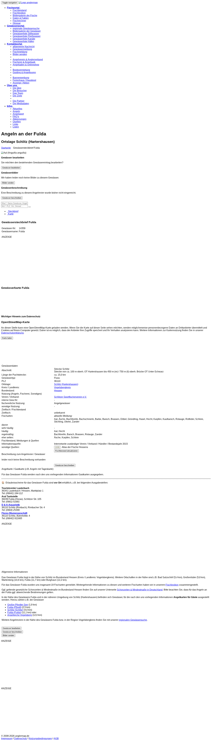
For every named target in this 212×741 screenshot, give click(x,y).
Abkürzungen (19, 119)
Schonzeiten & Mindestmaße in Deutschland (140, 589)
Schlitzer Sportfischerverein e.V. (70, 397)
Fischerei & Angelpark (24, 62)
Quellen (17, 121)
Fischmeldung (20, 52)
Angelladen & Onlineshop (26, 64)
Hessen (58, 390)
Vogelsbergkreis (62, 387)
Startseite (6, 148)
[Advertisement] (36, 261)
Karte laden (7, 338)
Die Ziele (17, 96)
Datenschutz (20, 738)
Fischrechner (19, 20)
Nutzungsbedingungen (40, 738)
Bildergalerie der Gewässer (27, 31)
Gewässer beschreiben (11, 198)
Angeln (16, 111)
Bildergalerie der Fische (25, 15)
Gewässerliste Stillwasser (26, 33)
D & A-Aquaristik (11, 505)
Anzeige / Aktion (21, 83)
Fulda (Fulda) (14, 612)
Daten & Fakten (21, 18)
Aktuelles (17, 108)
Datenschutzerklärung (12, 333)
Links (15, 124)
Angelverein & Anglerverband (28, 59)
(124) (57, 447)
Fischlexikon (19, 13)
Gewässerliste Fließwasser (27, 36)
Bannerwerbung (21, 77)
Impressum (6, 738)
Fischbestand (20, 10)
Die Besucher (20, 90)
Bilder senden (20, 54)
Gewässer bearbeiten (11, 168)
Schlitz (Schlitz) (15, 610)
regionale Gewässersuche (26, 28)
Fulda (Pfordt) (14, 607)
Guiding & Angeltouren (24, 72)
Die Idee (17, 88)
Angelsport (18, 114)
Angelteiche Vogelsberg (19, 615)
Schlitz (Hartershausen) (66, 384)
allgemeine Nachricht (23, 46)
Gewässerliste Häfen (23, 41)
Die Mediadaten (21, 103)
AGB (56, 738)
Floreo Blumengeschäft (14, 513)
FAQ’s (16, 116)
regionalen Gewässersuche (133, 620)
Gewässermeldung (22, 49)
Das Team (18, 93)
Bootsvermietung (21, 70)
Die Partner (18, 101)
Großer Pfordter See (17, 604)
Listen (16, 127)
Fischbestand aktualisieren (66, 451)
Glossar (17, 23)
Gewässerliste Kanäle (24, 39)
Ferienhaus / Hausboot (24, 80)
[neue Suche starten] (29, 206)
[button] (13, 7)
